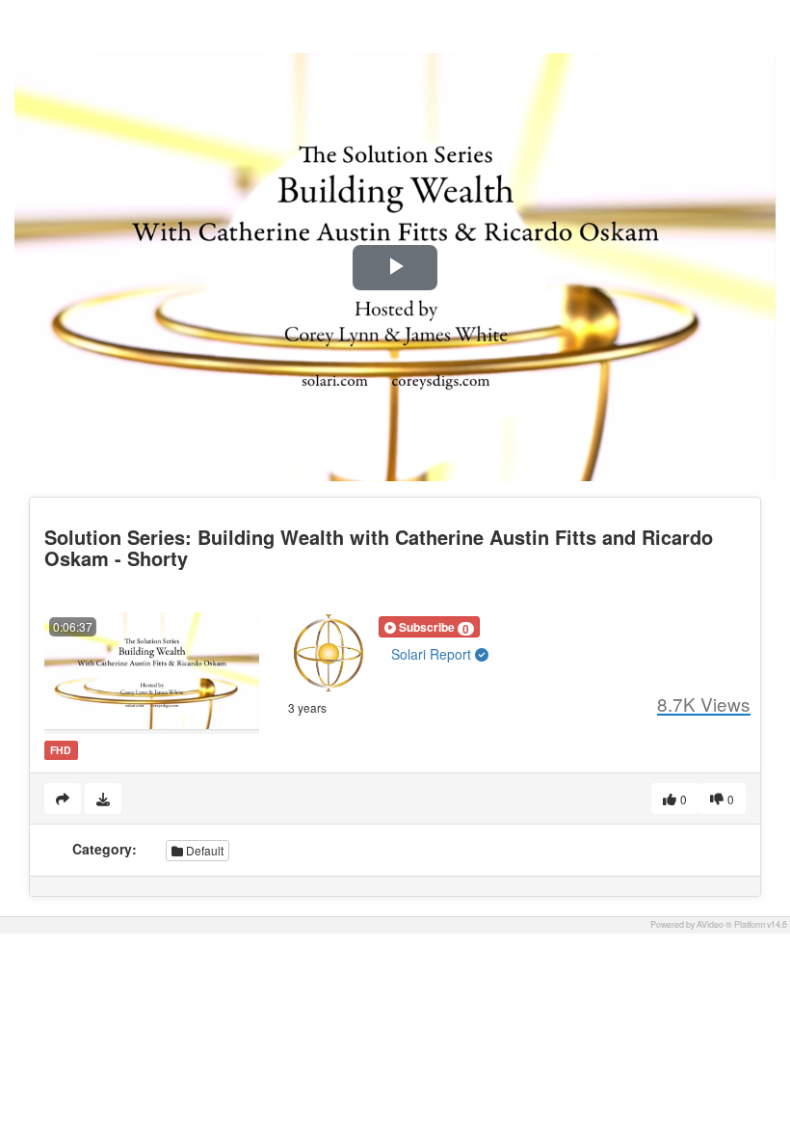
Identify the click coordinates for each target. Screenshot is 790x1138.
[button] (429, 626)
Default (203, 850)
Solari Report (433, 654)
